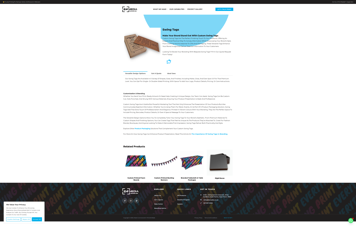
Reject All (26, 219)
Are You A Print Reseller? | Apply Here (342, 2)
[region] (24, 212)
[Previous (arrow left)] (2, 226)
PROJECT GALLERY (194, 9)
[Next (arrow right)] (6, 226)
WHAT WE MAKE (159, 9)
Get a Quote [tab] (156, 73)
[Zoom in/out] (2, 223)
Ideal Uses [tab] (171, 73)
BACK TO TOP (228, 217)
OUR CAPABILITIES (176, 9)
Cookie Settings (13, 219)
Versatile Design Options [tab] (135, 73)
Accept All (37, 219)
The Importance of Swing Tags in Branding (209, 134)
